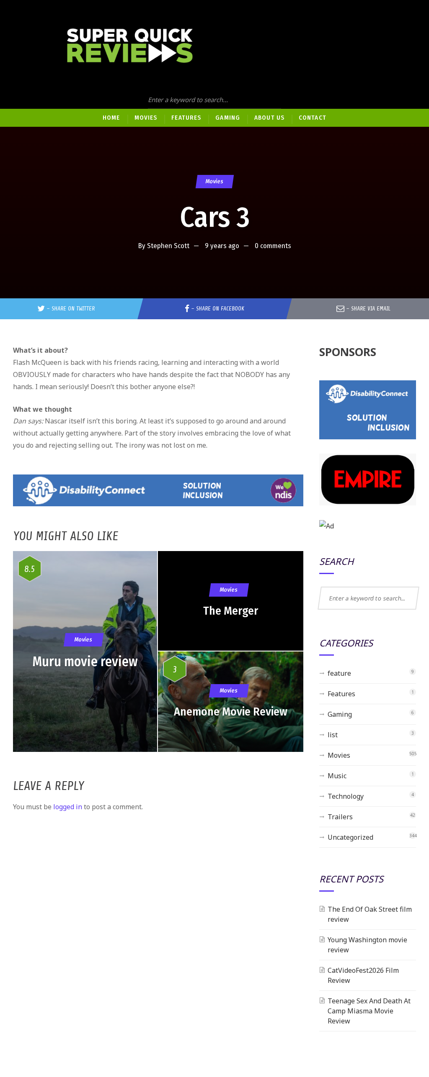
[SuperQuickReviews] (130, 46)
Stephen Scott (168, 245)
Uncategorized (350, 837)
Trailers (340, 816)
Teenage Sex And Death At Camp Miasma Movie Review (369, 1011)
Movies (214, 181)
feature (339, 673)
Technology (346, 796)
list (333, 734)
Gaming (340, 714)
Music (337, 775)
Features (341, 693)
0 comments (273, 245)
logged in (67, 806)
